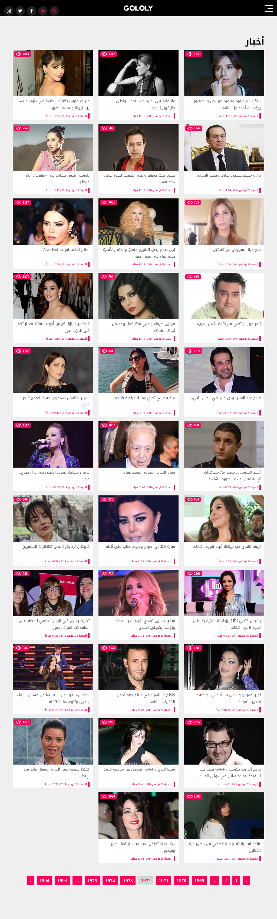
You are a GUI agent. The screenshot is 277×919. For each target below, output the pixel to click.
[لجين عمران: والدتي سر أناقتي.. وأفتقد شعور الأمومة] (224, 679)
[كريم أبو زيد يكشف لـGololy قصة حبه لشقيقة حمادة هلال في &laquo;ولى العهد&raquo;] (224, 753)
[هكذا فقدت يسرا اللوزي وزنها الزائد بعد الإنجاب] (53, 753)
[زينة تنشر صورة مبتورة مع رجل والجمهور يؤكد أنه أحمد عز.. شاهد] (224, 85)
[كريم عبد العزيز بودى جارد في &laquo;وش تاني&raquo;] (224, 382)
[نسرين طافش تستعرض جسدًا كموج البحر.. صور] (53, 382)
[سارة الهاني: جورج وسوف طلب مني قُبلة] (138, 530)
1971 (164, 880)
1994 (44, 880)
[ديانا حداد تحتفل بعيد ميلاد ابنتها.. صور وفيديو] (138, 827)
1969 (199, 880)
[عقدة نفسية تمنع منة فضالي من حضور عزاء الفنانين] (224, 827)
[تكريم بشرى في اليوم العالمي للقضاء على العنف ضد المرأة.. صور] (53, 605)
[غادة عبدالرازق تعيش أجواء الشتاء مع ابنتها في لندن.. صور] (53, 308)
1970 (181, 880)
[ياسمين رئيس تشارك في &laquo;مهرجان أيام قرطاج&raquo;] (53, 159)
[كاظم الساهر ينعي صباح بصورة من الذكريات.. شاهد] (138, 679)
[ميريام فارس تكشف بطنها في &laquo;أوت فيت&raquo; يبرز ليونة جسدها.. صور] (53, 85)
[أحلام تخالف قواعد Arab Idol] (53, 233)
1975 (92, 880)
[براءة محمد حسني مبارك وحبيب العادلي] (224, 159)
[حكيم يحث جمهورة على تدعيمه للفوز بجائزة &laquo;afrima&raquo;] (138, 159)
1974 (110, 880)
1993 (62, 880)
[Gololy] (138, 8)
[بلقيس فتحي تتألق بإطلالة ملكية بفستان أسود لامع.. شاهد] (224, 605)
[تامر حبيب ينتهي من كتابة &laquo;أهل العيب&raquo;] (224, 308)
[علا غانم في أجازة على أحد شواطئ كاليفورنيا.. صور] (138, 85)
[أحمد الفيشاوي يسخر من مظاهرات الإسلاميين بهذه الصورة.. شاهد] (224, 456)
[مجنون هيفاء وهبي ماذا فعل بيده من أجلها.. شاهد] (138, 308)
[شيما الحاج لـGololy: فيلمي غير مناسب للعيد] (138, 753)
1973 (128, 880)
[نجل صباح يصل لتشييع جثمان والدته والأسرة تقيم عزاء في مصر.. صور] (138, 233)
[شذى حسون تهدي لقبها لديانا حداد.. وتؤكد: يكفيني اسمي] (138, 605)
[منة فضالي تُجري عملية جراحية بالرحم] (138, 382)
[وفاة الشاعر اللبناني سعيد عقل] (138, 456)
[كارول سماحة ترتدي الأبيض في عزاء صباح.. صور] (53, 456)
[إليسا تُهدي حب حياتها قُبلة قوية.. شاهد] (224, 530)
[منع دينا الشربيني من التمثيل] (224, 233)
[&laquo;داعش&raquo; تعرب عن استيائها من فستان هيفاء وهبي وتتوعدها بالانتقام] (53, 679)
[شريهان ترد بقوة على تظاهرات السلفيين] (53, 530)
